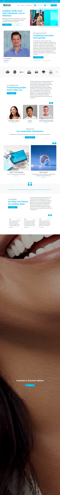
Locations (48, 5)
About (18, 5)
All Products (30, 137)
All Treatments (11, 93)
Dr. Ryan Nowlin (38, 57)
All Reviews (13, 207)
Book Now (54, 5)
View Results (30, 385)
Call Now (17, 24)
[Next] (52, 103)
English (4, 1)
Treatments (23, 5)
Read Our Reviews (37, 60)
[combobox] (4, 1)
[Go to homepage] (6, 5)
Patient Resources (29, 5)
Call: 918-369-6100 (39, 5)
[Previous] (50, 103)
